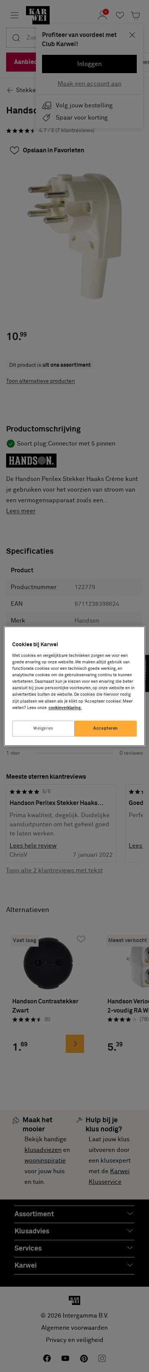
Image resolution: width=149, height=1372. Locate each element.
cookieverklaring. (65, 708)
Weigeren (43, 728)
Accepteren (105, 728)
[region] (75, 686)
